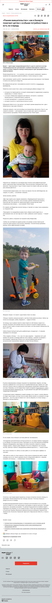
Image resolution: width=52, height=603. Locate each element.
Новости (11, 9)
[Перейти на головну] (7, 552)
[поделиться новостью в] (35, 16)
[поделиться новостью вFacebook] (4, 540)
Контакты (31, 9)
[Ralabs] (6, 600)
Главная (3, 13)
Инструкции (24, 9)
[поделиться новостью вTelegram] (7, 540)
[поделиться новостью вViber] (11, 540)
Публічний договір (26, 590)
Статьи (17, 9)
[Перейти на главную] (25, 4)
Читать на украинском (40, 29)
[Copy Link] (15, 540)
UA (46, 4)
